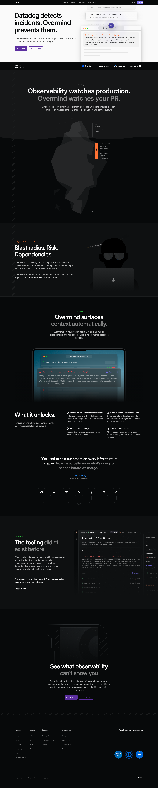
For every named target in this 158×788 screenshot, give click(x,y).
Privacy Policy (19, 778)
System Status (20, 757)
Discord (65, 736)
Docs (17, 753)
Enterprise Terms (32, 778)
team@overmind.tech (50, 740)
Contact (44, 744)
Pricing (73, 2)
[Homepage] (18, 2)
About (32, 736)
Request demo (47, 736)
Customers (81, 2)
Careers (32, 749)
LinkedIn (66, 740)
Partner (32, 740)
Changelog (18, 749)
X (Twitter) (66, 744)
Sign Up (140, 2)
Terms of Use (45, 778)
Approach (65, 2)
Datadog (19, 38)
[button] (92, 2)
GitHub (65, 749)
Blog (31, 744)
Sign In (133, 2)
